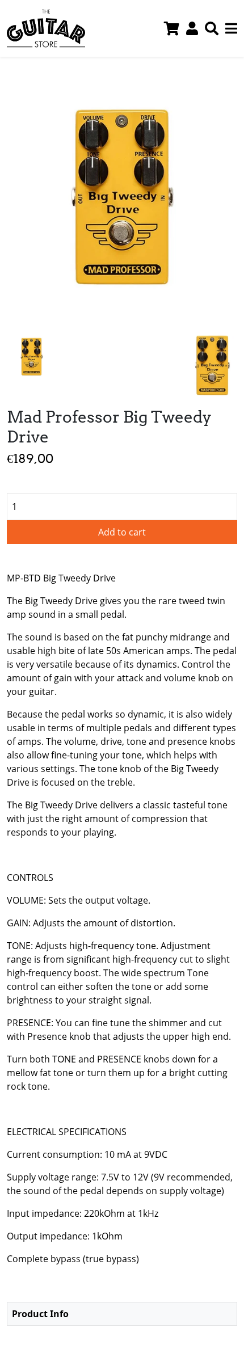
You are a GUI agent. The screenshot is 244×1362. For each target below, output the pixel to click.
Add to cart (122, 532)
